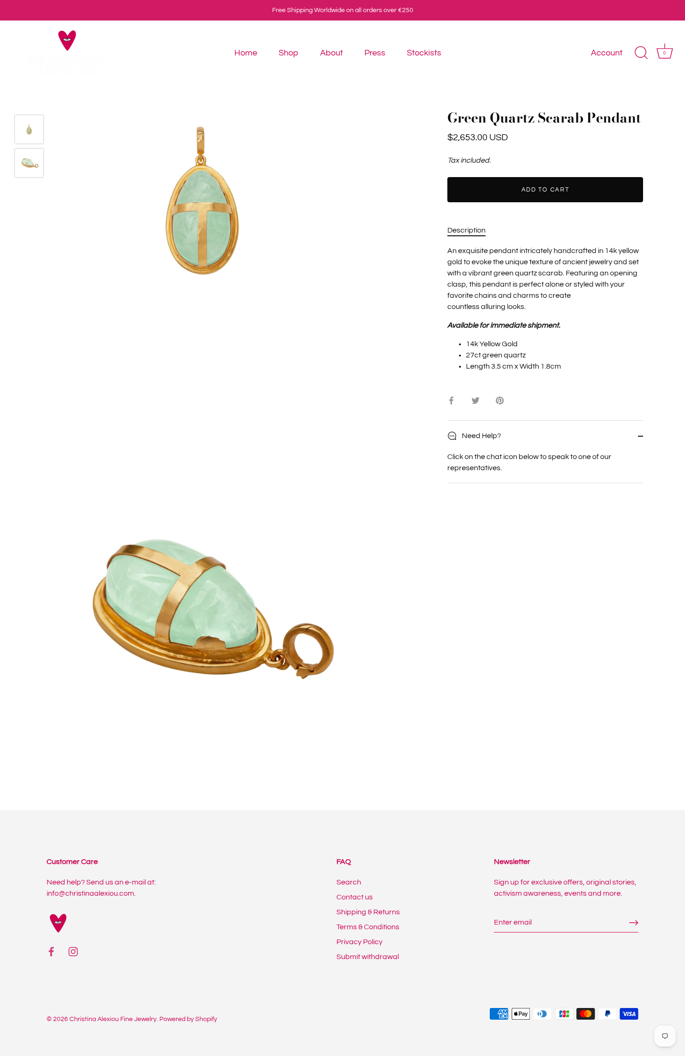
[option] (29, 131)
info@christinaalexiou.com (90, 893)
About (331, 52)
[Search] (641, 53)
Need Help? (480, 435)
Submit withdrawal (367, 956)
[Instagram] (73, 951)
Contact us (354, 897)
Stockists (424, 52)
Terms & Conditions (367, 927)
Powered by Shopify (188, 1019)
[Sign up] (633, 922)
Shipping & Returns (368, 912)
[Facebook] (51, 951)
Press (374, 52)
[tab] (471, 230)
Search (348, 882)
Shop (288, 52)
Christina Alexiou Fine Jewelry (113, 1019)
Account (607, 52)
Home (245, 52)
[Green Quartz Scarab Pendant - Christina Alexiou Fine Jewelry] (29, 129)
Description (466, 230)
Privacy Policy (359, 942)
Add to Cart (545, 189)
